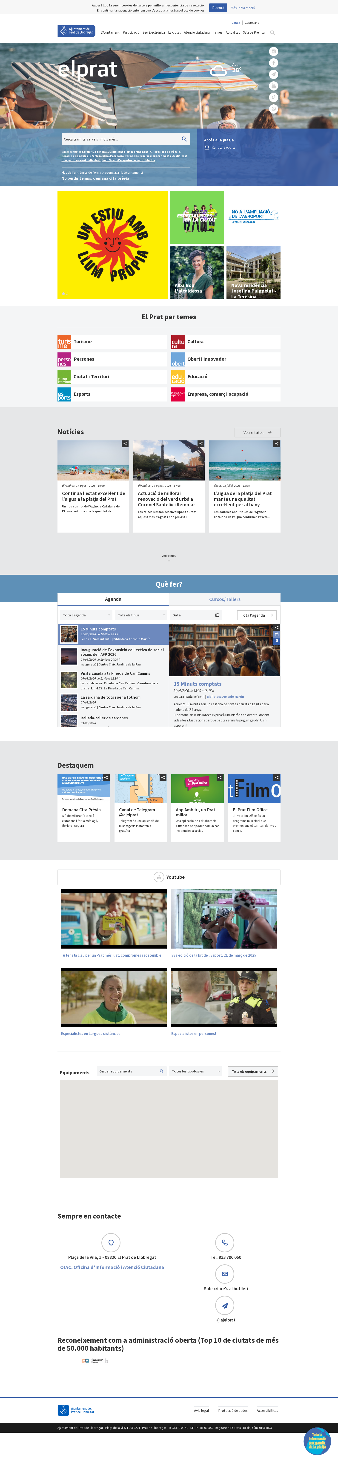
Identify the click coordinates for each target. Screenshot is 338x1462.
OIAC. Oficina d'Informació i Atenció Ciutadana (112, 1267)
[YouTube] (274, 86)
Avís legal (201, 1410)
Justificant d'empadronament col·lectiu (128, 160)
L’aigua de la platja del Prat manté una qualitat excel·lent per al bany (243, 498)
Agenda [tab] (113, 599)
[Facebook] (274, 62)
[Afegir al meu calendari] (277, 634)
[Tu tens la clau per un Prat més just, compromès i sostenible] (114, 919)
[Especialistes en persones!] (224, 997)
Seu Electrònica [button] (154, 32)
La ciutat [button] (174, 32)
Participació (131, 32)
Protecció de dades (233, 1410)
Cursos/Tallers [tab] (225, 599)
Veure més (169, 556)
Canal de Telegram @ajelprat (137, 812)
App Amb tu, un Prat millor (195, 812)
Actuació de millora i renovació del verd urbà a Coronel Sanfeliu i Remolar (166, 498)
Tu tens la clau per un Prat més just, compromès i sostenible (111, 955)
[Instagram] (274, 51)
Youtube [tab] (175, 877)
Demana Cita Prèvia (81, 809)
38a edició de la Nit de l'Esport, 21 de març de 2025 (213, 955)
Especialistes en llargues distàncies (90, 1033)
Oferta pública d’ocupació (106, 156)
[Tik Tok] (274, 97)
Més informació (243, 8)
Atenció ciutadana (197, 32)
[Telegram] (274, 74)
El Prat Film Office (250, 809)
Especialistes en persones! (193, 1033)
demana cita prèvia (111, 178)
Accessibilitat (267, 1410)
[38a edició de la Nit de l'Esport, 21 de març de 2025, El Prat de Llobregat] (224, 919)
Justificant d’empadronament (128, 151)
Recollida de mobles (75, 156)
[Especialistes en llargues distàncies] (114, 997)
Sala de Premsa (254, 32)
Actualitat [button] (233, 32)
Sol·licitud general (94, 151)
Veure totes (253, 432)
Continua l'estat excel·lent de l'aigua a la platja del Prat (93, 496)
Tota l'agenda (253, 615)
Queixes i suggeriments (155, 156)
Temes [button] (218, 32)
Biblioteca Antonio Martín (225, 696)
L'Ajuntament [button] (110, 32)
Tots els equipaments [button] (249, 1071)
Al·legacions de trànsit (165, 151)
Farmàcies (132, 156)
